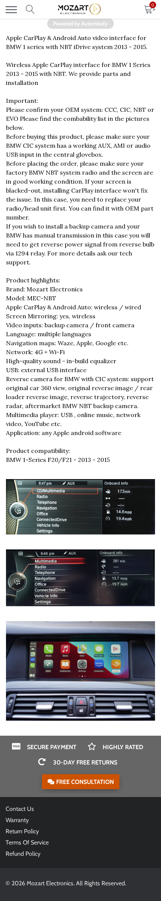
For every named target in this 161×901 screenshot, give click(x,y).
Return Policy (22, 831)
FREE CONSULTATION (85, 781)
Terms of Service (27, 842)
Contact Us (20, 808)
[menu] (11, 9)
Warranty (17, 820)
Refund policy (23, 853)
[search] (30, 9)
